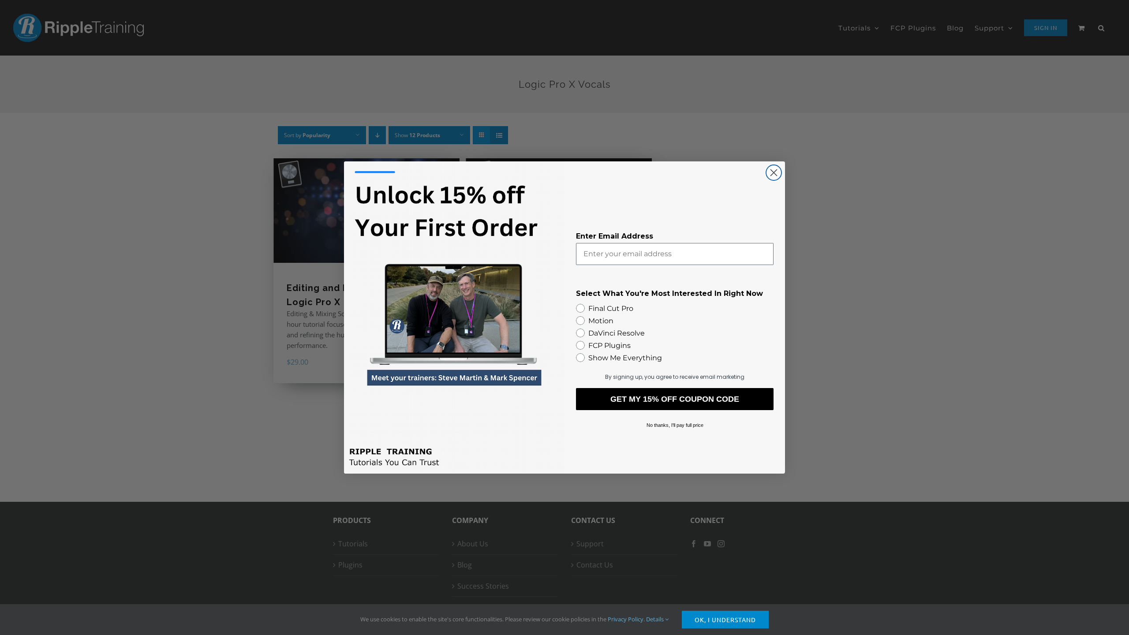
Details (655, 619)
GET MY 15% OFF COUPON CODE (674, 399)
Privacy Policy (625, 619)
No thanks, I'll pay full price (675, 425)
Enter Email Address (614, 236)
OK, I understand (725, 620)
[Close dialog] (773, 172)
